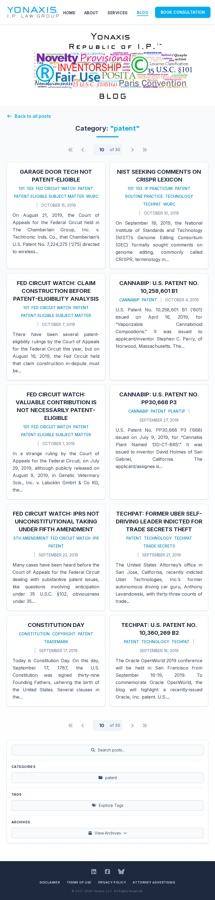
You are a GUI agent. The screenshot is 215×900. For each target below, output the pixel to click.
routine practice (144, 196)
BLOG (142, 12)
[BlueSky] (121, 872)
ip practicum (159, 188)
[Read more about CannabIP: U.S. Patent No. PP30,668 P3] (159, 442)
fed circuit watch (56, 188)
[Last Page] (144, 149)
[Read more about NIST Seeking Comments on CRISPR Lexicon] (159, 215)
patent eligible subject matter (49, 196)
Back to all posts (33, 116)
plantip (176, 411)
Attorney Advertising (154, 882)
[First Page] (70, 149)
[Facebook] (107, 872)
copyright (64, 633)
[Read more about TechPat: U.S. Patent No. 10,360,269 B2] (159, 660)
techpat (152, 204)
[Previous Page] (82, 149)
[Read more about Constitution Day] (56, 660)
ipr (96, 538)
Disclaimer (50, 882)
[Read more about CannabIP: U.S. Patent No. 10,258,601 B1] (159, 327)
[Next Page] (132, 149)
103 (30, 188)
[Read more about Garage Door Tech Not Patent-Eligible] (56, 215)
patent (85, 188)
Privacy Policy (112, 882)
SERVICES (118, 12)
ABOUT (91, 12)
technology (179, 196)
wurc (92, 196)
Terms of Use (79, 882)
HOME (69, 12)
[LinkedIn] (93, 872)
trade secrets (159, 546)
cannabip (129, 299)
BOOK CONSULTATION (183, 12)
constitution (34, 633)
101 (22, 188)
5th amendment (30, 538)
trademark (56, 641)
